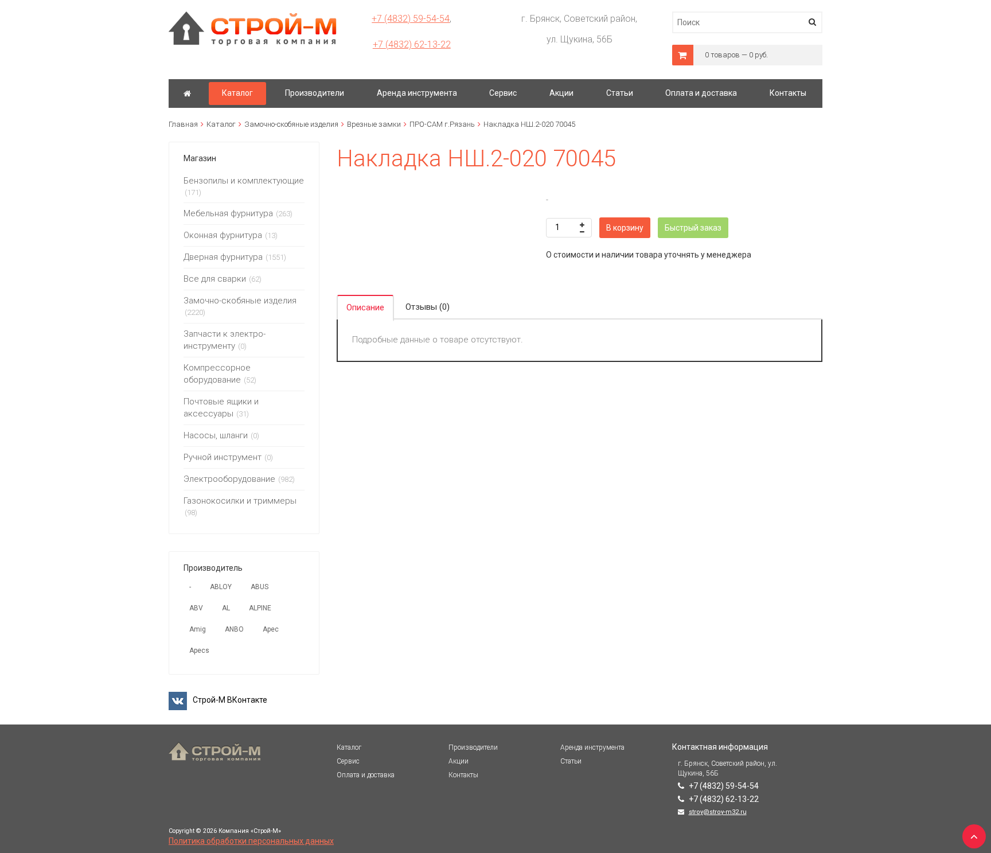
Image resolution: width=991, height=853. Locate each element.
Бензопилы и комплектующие (244, 181)
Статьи (571, 761)
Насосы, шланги (216, 435)
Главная (183, 124)
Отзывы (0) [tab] (427, 307)
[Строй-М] (187, 93)
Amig (197, 629)
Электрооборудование (229, 479)
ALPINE (260, 608)
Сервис (348, 761)
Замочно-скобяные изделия (291, 124)
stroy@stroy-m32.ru (718, 812)
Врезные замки (374, 124)
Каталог (221, 124)
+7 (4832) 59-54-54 (411, 18)
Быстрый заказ (693, 227)
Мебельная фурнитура (228, 213)
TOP (971, 833)
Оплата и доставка (366, 775)
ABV (196, 608)
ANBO (234, 629)
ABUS (259, 587)
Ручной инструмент (223, 457)
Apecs (199, 650)
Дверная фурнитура (223, 257)
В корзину (624, 227)
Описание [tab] (365, 307)
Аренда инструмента (592, 747)
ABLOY (221, 587)
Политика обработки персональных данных (251, 841)
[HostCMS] (253, 16)
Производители (473, 747)
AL (226, 608)
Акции (458, 761)
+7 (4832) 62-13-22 (412, 44)
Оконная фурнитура (223, 235)
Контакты (463, 775)
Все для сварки (215, 279)
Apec (271, 629)
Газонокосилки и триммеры (240, 501)
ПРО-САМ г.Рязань (442, 124)
